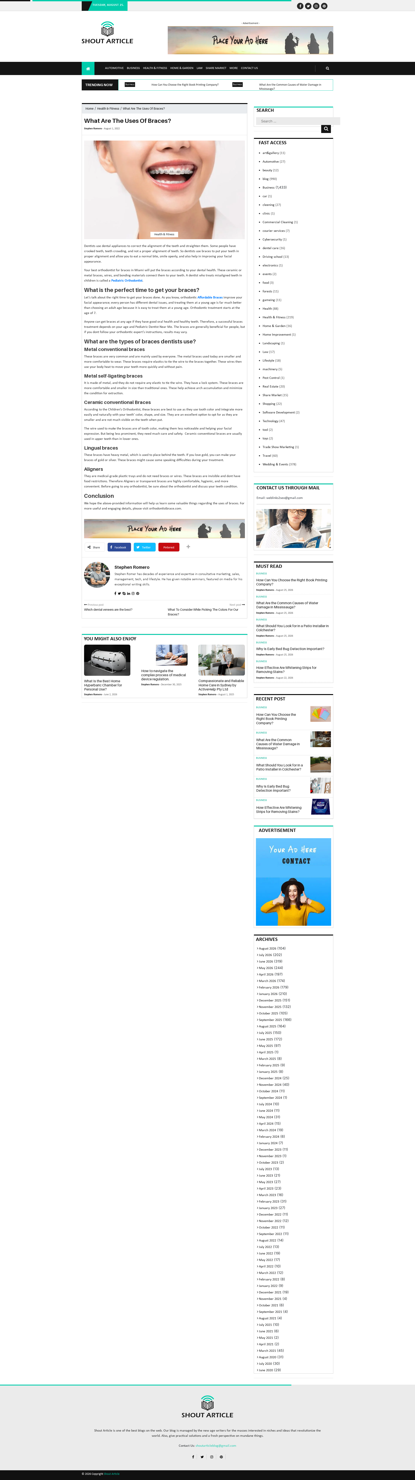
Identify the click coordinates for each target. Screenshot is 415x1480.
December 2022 (270, 1214)
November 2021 (270, 1299)
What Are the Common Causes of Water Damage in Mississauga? (287, 605)
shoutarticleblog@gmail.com (216, 1446)
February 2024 (269, 1137)
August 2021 (267, 1318)
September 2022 (270, 1234)
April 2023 (266, 1188)
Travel (270, 456)
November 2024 (270, 1085)
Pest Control (273, 378)
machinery (272, 369)
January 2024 (268, 1143)
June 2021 (266, 1331)
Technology (274, 421)
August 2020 (267, 1357)
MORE (234, 68)
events (269, 274)
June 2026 (266, 961)
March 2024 (267, 1130)
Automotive (114, 68)
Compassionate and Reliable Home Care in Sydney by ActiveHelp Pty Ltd (221, 685)
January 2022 (268, 1286)
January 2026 (268, 994)
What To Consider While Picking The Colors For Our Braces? (203, 612)
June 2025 (266, 1039)
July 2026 (265, 955)
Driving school (276, 257)
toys (268, 438)
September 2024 (270, 1098)
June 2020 (266, 1370)
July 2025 (265, 1033)
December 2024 (270, 1078)
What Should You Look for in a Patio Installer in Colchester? (292, 628)
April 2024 (266, 1124)
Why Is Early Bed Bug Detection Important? (290, 649)
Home (89, 108)
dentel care (274, 248)
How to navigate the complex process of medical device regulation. (163, 675)
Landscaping (274, 343)
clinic (269, 213)
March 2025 (267, 1059)
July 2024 (265, 1104)
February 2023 (269, 1201)
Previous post (95, 605)
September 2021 (270, 1312)
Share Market (216, 68)
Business (133, 68)
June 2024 (266, 1111)
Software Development (281, 412)
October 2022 (268, 1227)
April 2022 (266, 1266)
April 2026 (266, 974)
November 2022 (270, 1221)
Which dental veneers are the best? (108, 609)
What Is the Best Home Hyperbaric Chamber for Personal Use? (103, 685)
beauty (271, 170)
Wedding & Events (279, 464)
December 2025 (270, 1000)
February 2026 (269, 987)
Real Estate (274, 386)
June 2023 (266, 1175)
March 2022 (267, 1273)
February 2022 (269, 1279)
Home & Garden (181, 68)
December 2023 (270, 1150)
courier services (276, 231)
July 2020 (265, 1364)
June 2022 (266, 1253)
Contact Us (249, 68)
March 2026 (267, 981)
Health (270, 309)
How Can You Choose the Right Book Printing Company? (185, 84)
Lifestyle (272, 360)
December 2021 (270, 1292)
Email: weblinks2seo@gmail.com (280, 498)
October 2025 (268, 1013)
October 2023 (268, 1162)
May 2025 (266, 1046)
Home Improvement (279, 334)
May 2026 (266, 968)
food (268, 283)
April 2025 (266, 1052)
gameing (272, 300)
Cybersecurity (275, 239)
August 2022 (267, 1240)
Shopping (272, 404)
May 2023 (266, 1182)
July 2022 (265, 1247)
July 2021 (265, 1325)
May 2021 (266, 1338)
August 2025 (267, 1026)
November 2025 (270, 1007)
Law (200, 68)
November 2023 (270, 1156)
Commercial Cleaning (280, 222)
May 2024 (266, 1117)
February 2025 (269, 1065)
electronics (273, 265)
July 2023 (265, 1169)
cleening (272, 205)
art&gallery (274, 153)
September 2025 (270, 1020)
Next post (236, 605)
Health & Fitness (155, 68)
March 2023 (267, 1195)
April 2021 (266, 1344)
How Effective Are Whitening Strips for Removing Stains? (286, 669)
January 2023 (268, 1208)
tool (268, 430)
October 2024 (268, 1091)
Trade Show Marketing (281, 447)
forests (271, 291)
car (267, 196)
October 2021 (268, 1305)
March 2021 (267, 1351)
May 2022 (266, 1260)
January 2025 (268, 1072)
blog (270, 179)
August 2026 (267, 948)
